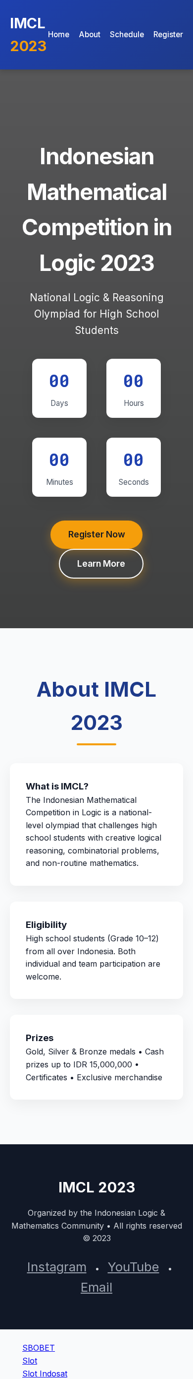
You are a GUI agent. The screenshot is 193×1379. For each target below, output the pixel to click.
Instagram (57, 1266)
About (89, 34)
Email (96, 1287)
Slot (29, 1361)
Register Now (96, 534)
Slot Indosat (44, 1374)
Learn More (101, 563)
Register (168, 34)
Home (58, 34)
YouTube (133, 1266)
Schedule (127, 34)
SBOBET (38, 1348)
